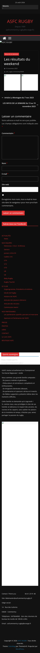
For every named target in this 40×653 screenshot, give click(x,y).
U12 (5, 264)
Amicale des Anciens (11, 304)
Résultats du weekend (11, 54)
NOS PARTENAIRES (9, 312)
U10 (5, 268)
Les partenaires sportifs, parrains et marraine (21, 314)
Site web (5, 184)
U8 (5, 271)
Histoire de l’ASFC (10, 296)
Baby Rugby (8, 278)
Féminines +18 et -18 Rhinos (14, 246)
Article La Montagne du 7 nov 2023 (19, 97)
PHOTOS (5, 326)
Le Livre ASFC (7, 337)
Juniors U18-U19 (10, 253)
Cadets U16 (8, 257)
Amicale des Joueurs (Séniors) (15, 300)
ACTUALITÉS (6, 236)
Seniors (7, 249)
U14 (5, 260)
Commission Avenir (11, 307)
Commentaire (8, 133)
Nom (4, 163)
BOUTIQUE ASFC (8, 340)
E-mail (5, 174)
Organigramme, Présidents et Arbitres (18, 289)
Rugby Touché (9, 282)
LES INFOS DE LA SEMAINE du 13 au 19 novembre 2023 (19, 105)
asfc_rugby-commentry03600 (15, 72)
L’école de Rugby (10, 293)
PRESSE (4, 322)
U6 (5, 275)
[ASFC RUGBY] (4, 38)
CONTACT (5, 333)
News (6, 239)
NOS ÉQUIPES (7, 243)
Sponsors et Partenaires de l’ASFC (16, 318)
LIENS (4, 330)
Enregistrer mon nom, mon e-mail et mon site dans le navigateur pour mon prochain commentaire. (20, 202)
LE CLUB (5, 286)
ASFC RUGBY (20, 21)
